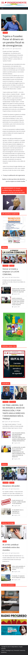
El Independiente (17, 48)
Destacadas (5, 265)
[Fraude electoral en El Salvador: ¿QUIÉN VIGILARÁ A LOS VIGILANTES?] (6, 503)
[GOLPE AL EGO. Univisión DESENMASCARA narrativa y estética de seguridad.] (6, 291)
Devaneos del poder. (11, 486)
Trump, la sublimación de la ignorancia (14, 175)
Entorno (12, 482)
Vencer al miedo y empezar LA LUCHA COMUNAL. (11, 272)
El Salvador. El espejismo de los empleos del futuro (18, 576)
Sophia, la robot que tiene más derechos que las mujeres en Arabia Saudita (13, 180)
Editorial (5, 32)
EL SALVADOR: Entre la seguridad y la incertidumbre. (17, 511)
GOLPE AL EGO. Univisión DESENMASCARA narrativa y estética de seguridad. (18, 290)
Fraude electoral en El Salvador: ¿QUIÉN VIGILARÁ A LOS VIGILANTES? (19, 502)
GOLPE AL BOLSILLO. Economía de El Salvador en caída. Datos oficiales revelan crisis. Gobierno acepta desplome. (18, 301)
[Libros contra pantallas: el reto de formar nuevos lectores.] (6, 569)
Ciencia (4, 541)
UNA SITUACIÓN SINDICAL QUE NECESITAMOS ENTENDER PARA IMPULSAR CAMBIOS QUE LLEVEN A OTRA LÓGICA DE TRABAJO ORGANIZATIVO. (19, 436)
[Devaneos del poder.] (14, 473)
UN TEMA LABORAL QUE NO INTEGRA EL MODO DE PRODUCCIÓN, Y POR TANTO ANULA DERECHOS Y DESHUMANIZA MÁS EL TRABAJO (14, 412)
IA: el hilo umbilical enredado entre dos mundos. (11, 547)
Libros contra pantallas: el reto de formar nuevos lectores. (18, 568)
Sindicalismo (12, 401)
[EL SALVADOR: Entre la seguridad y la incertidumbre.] (6, 512)
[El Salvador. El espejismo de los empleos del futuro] (6, 577)
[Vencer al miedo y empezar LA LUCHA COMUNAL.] (14, 256)
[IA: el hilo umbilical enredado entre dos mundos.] (14, 532)
